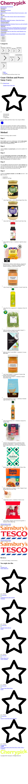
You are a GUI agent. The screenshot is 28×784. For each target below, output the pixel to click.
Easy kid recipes (23, 27)
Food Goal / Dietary (4, 22)
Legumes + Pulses (15, 20)
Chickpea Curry (4, 567)
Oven (25, 31)
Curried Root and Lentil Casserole (8, 597)
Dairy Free (12, 85)
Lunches (10, 12)
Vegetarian (13, 24)
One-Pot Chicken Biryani (6, 627)
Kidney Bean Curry (5, 658)
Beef (2, 20)
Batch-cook (6, 31)
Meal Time (3, 11)
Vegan (16, 24)
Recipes (5, 6)
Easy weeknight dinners (15, 27)
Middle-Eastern (15, 33)
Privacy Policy (18, 747)
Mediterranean (4, 33)
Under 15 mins (4, 16)
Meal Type (3, 26)
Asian (8, 33)
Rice (13, 28)
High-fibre (3, 24)
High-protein (8, 24)
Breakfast (3, 12)
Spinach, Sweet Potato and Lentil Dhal (8, 718)
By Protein (3, 19)
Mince (8, 21)
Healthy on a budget (7, 28)
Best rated (20, 28)
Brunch (13, 12)
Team (7, 747)
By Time (2, 15)
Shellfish (5, 85)
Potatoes (24, 28)
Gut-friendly (24, 24)
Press (13, 747)
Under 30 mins (10, 16)
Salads (2, 27)
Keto (9, 25)
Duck (6, 21)
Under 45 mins (16, 16)
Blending (22, 31)
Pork (20, 20)
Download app (10, 6)
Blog (5, 747)
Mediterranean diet (4, 25)
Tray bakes (11, 31)
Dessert (16, 12)
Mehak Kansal (6, 83)
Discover (2, 10)
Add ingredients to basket (6, 524)
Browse (6, 10)
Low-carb (20, 24)
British (24, 33)
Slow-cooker (17, 31)
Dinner (6, 12)
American (3, 35)
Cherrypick (4, 595)
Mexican (21, 33)
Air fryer (2, 31)
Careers (10, 747)
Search (9, 10)
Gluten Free (5, 568)
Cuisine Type (3, 32)
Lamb (7, 20)
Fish (10, 20)
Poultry (8, 85)
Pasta (2, 28)
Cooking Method (4, 30)
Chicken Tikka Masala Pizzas (7, 688)
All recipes (3, 9)
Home (2, 6)
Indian (10, 33)
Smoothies (16, 28)
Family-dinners (6, 27)
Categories (3, 40)
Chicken (4, 20)
